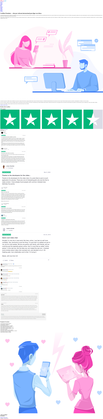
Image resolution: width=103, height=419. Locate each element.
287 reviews (6, 129)
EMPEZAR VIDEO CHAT (3, 417)
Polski (1, 6)
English (1, 8)
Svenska (1, 3)
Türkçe (1, 4)
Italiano (1, 7)
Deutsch (1, 10)
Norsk (1, 2)
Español (1, 9)
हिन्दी (0, 5)
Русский (1, 11)
